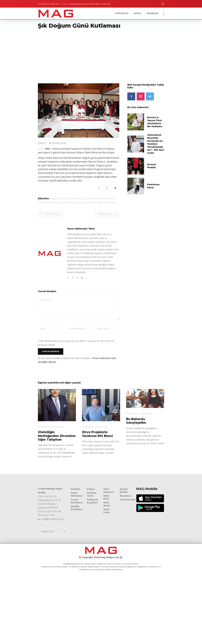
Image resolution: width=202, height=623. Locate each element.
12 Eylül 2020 (58, 427)
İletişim (75, 489)
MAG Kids (106, 497)
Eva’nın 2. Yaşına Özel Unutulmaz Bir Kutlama (154, 122)
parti (100, 202)
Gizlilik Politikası (77, 508)
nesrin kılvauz (70, 202)
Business (125, 495)
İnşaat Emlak (124, 490)
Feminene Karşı (153, 186)
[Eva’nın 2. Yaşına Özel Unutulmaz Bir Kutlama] (135, 122)
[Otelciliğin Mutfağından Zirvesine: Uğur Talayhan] (57, 405)
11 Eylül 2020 (102, 427)
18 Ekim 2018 (57, 143)
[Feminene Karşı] (135, 186)
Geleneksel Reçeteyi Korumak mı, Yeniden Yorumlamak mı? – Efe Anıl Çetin (155, 144)
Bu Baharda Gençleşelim (136, 420)
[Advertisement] (94, 54)
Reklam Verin (91, 494)
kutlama (93, 198)
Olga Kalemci (88, 202)
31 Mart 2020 (146, 413)
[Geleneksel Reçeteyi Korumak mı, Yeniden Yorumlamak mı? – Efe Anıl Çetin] (135, 144)
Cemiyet (66, 198)
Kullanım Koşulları (92, 501)
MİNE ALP (55, 202)
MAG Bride (106, 504)
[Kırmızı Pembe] (135, 166)
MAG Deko (106, 511)
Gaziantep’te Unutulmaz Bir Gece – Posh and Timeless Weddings (88, 4)
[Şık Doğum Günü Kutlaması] (50, 253)
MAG (47, 148)
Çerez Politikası (77, 501)
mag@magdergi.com (53, 519)
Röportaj (44, 427)
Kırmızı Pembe (151, 166)
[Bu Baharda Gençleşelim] (145, 398)
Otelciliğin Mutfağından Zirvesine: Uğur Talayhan (57, 435)
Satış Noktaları (77, 494)
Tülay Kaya (110, 202)
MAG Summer (108, 490)
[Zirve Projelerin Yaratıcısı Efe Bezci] (101, 405)
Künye (91, 489)
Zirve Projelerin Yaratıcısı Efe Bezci (97, 434)
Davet (42, 143)
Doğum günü (79, 198)
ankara (55, 198)
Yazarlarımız (128, 499)
